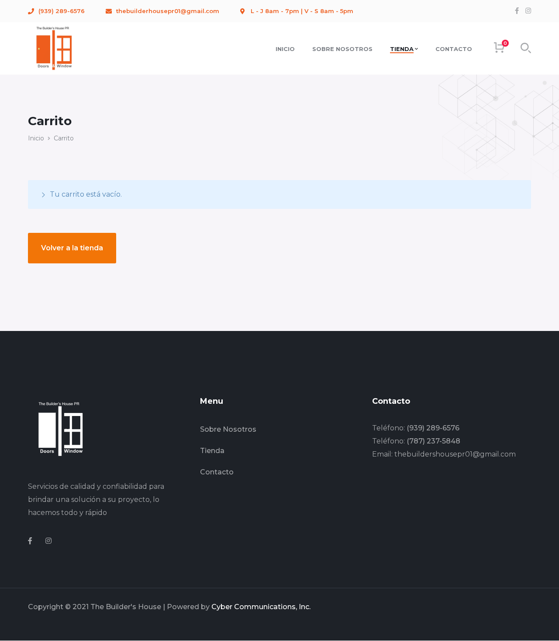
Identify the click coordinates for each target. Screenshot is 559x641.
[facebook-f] (30, 541)
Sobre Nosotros (228, 429)
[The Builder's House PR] (54, 47)
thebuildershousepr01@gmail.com (455, 454)
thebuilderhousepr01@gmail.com (167, 10)
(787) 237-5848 (433, 441)
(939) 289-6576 (61, 10)
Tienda (212, 451)
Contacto (217, 472)
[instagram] (48, 541)
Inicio (36, 138)
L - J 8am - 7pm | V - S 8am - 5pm (302, 10)
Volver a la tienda (72, 248)
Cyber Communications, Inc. (261, 607)
